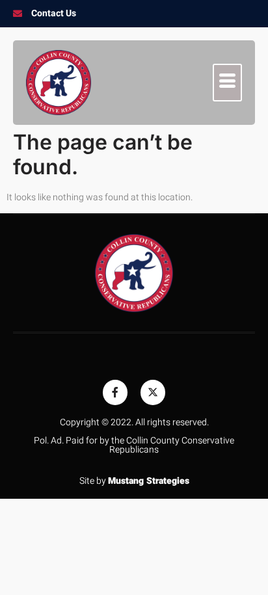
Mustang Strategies (148, 481)
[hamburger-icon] (227, 82)
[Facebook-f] (115, 392)
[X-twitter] (153, 392)
